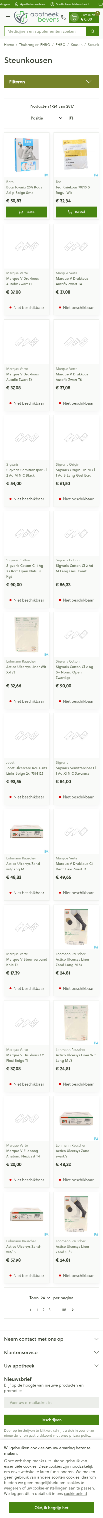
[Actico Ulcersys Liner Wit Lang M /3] (76, 1023)
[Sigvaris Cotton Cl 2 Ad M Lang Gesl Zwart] (76, 533)
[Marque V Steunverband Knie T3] (26, 927)
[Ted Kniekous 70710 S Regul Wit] (76, 155)
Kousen (76, 44)
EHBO (61, 44)
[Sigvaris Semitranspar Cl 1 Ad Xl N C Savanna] (76, 735)
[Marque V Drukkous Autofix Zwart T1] (26, 246)
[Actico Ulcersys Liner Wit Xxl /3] (26, 634)
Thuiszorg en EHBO (34, 44)
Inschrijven (52, 1420)
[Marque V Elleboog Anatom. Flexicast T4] (26, 1118)
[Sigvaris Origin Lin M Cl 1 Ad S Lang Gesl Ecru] (76, 437)
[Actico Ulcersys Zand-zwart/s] (76, 1118)
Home (9, 44)
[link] (31, 1309)
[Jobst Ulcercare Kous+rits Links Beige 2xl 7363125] (26, 735)
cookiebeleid (75, 1493)
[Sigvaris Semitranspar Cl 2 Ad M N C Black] (26, 437)
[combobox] (45, 31)
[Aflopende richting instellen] (71, 118)
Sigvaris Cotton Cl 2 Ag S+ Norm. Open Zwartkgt (74, 672)
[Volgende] (71, 1309)
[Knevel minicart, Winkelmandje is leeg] (74, 17)
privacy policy (79, 1435)
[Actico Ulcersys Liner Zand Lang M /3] (76, 927)
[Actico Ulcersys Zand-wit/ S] (26, 1214)
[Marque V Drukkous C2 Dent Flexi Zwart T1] (76, 831)
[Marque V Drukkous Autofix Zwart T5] (76, 342)
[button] (51, 81)
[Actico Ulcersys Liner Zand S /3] (76, 1214)
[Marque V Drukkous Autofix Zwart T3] (26, 342)
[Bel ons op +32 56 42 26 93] (63, 17)
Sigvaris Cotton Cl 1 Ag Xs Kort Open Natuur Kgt (24, 571)
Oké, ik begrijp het (51, 1507)
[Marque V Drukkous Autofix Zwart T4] (76, 246)
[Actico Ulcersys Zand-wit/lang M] (26, 831)
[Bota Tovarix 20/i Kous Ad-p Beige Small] (26, 155)
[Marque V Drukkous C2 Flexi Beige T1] (26, 1023)
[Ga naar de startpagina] (36, 17)
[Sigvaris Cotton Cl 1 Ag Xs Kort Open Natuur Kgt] (26, 533)
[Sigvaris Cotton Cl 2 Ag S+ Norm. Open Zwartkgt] (76, 634)
